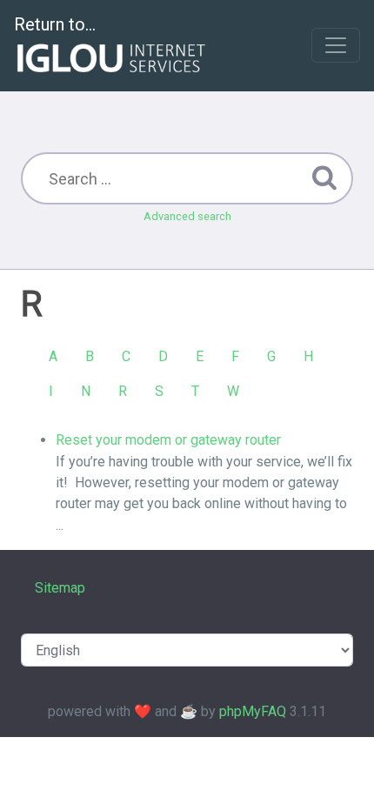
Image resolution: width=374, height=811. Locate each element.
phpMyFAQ (252, 711)
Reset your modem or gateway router (168, 440)
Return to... (55, 24)
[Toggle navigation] (335, 45)
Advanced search (187, 216)
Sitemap (60, 588)
